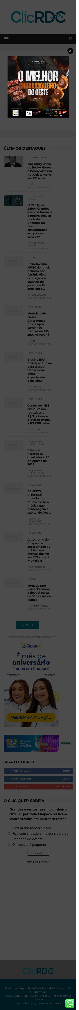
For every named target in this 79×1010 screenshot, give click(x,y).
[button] (70, 51)
